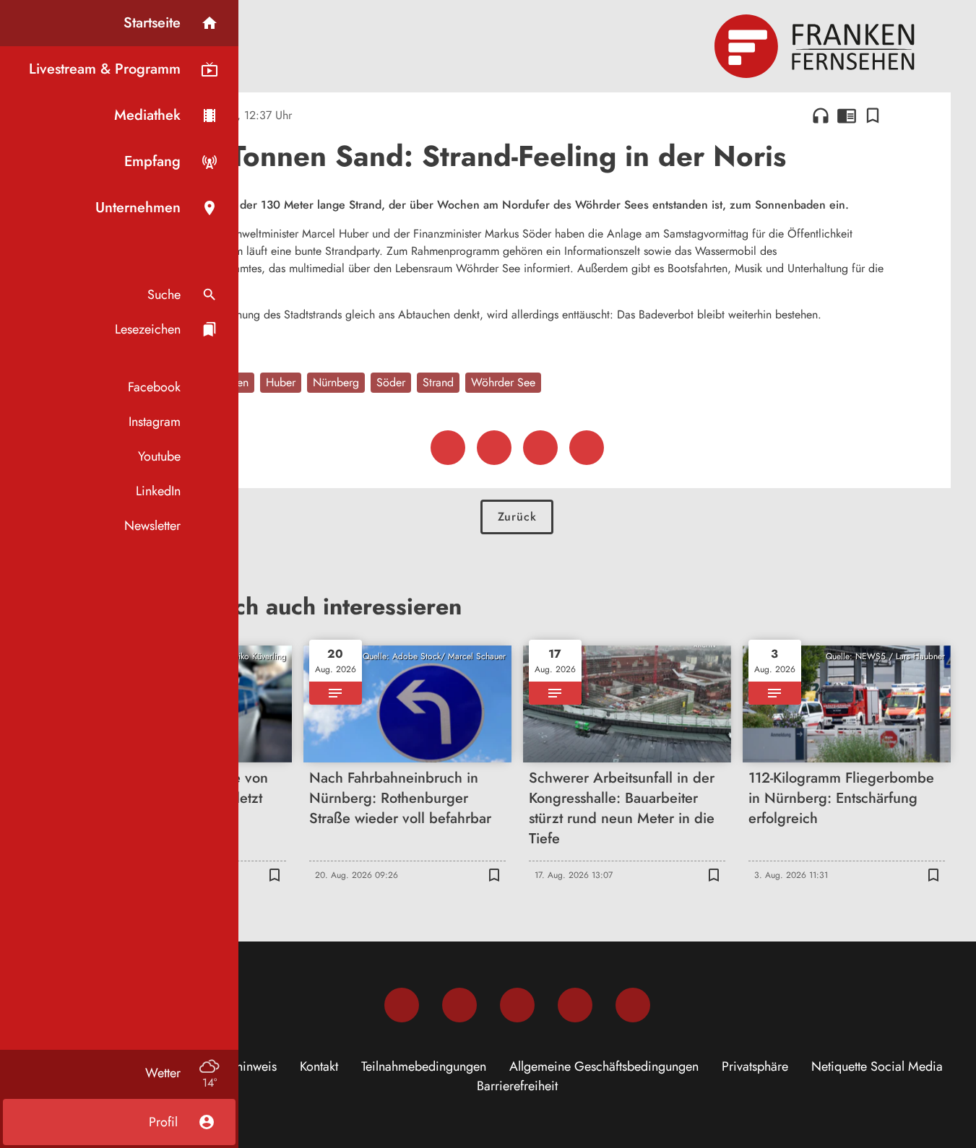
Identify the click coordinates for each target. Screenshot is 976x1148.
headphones (821, 115)
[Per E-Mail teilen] (586, 447)
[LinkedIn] (575, 1005)
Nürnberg (336, 382)
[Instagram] (459, 1005)
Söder (390, 382)
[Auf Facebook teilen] (448, 447)
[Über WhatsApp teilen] (540, 447)
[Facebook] (401, 1005)
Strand (438, 382)
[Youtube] (517, 1005)
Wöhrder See (503, 382)
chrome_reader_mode (847, 115)
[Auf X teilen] (494, 447)
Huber (280, 382)
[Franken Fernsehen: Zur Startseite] (816, 46)
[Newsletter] (633, 1005)
